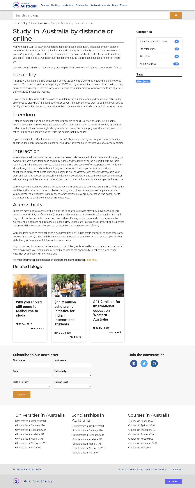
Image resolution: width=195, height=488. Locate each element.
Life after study (147, 48)
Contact (36, 481)
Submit (21, 394)
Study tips (145, 56)
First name (19, 360)
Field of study (20, 381)
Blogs (115, 5)
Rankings (55, 5)
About (27, 481)
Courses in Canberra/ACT (142, 420)
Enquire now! (175, 469)
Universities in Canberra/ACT (31, 420)
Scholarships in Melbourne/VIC (89, 448)
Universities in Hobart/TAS (30, 438)
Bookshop (48, 481)
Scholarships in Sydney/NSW (88, 430)
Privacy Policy (159, 469)
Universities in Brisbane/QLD (31, 429)
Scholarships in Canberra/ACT (88, 425)
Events (123, 5)
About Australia (39, 23)
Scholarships (82, 5)
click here (91, 259)
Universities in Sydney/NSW (30, 425)
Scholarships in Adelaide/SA (87, 439)
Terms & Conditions (140, 469)
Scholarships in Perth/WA (86, 452)
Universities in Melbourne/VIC (31, 443)
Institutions (68, 5)
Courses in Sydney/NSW (142, 425)
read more (37, 328)
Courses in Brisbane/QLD (142, 429)
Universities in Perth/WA (28, 447)
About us (123, 469)
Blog (25, 23)
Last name (60, 360)
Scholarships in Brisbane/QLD (88, 434)
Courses (45, 5)
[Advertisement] (159, 109)
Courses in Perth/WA (140, 447)
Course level (61, 381)
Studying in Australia (100, 5)
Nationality (60, 371)
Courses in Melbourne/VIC (143, 443)
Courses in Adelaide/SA (141, 434)
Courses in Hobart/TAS (141, 438)
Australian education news (153, 41)
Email (16, 371)
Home (16, 23)
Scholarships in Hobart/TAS (87, 443)
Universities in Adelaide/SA (30, 434)
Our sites (172, 481)
